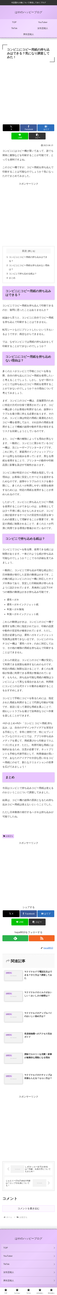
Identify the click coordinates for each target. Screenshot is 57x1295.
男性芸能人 (8, 1280)
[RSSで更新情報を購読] (42, 938)
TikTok (6, 1264)
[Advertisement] (28, 92)
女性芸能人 (8, 1272)
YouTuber (8, 1256)
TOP (5, 1248)
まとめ (12, 278)
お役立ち (9, 836)
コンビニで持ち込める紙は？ (23, 273)
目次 (24, 251)
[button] (37, 136)
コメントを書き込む (29, 1208)
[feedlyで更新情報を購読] (15, 938)
